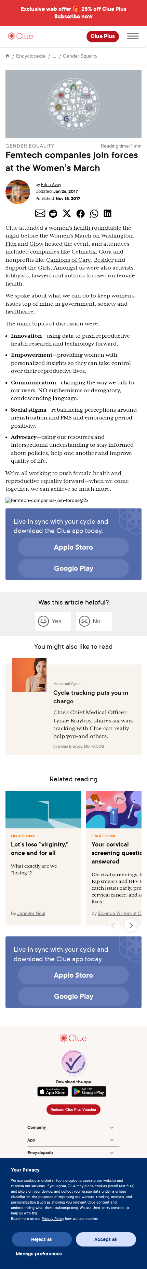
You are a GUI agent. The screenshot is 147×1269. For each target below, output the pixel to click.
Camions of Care (68, 260)
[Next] (130, 925)
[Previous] (113, 925)
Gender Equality (80, 55)
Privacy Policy (53, 1218)
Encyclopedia (30, 55)
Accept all (106, 1239)
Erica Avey (51, 184)
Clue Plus (103, 36)
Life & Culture (23, 836)
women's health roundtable (85, 228)
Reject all (42, 1239)
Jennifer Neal (31, 913)
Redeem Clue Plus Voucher (73, 1109)
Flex (10, 244)
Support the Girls (28, 268)
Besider (103, 260)
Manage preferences (39, 1253)
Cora (105, 252)
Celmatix (83, 252)
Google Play (73, 568)
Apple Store (73, 547)
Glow (36, 244)
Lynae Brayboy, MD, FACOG (81, 746)
